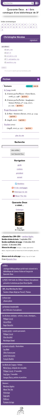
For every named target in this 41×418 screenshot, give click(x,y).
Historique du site (20, 192)
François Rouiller (8, 359)
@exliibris (20, 184)
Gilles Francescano (9, 353)
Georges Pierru (8, 378)
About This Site (20, 196)
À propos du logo (8, 402)
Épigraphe (6, 396)
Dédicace (6, 399)
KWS (4, 289)
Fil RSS (38, 79)
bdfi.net (9, 50)
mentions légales (27, 237)
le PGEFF (5, 280)
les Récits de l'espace (9, 365)
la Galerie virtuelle (9, 346)
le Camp (7, 90)
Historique (6, 393)
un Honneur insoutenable (11, 307)
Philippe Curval (8, 319)
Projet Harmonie (10, 110)
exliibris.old (11, 56)
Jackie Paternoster (9, 356)
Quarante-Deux (12, 259)
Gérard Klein (7, 322)
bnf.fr (8, 53)
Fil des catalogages (20, 188)
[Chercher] (32, 3)
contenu (20, 169)
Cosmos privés (7, 331)
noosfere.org (11, 62)
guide (20, 165)
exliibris (5, 266)
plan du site (19, 136)
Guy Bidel (6, 350)
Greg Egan (6, 374)
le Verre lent (6, 298)
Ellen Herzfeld (7, 337)
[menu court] (37, 3)
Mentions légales (8, 386)
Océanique (19, 210)
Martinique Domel (9, 341)
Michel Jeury (7, 368)
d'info (25, 97)
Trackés (7, 124)
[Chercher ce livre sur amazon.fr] (19, 226)
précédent (19, 173)
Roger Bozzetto (8, 325)
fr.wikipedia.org (12, 59)
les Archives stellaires (10, 316)
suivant (19, 177)
